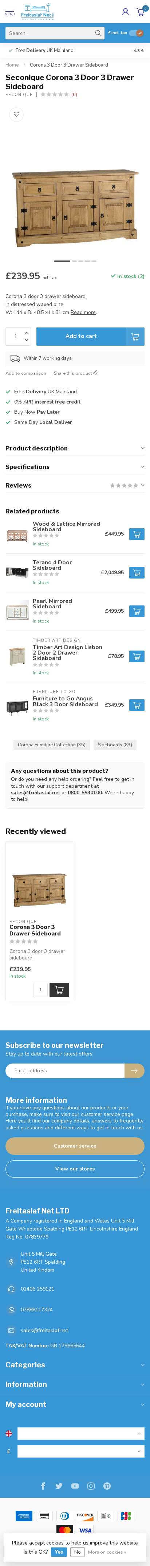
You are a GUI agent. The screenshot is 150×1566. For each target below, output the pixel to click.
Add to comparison (25, 373)
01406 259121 (37, 1288)
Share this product (73, 373)
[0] (141, 11)
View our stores (75, 1168)
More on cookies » (107, 1552)
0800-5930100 (85, 792)
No (77, 1552)
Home (12, 65)
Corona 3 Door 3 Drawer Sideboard (69, 65)
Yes (59, 1552)
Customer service (75, 1145)
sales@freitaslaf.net (35, 792)
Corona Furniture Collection (52, 745)
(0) (74, 94)
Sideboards (115, 745)
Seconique (19, 95)
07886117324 (37, 1309)
